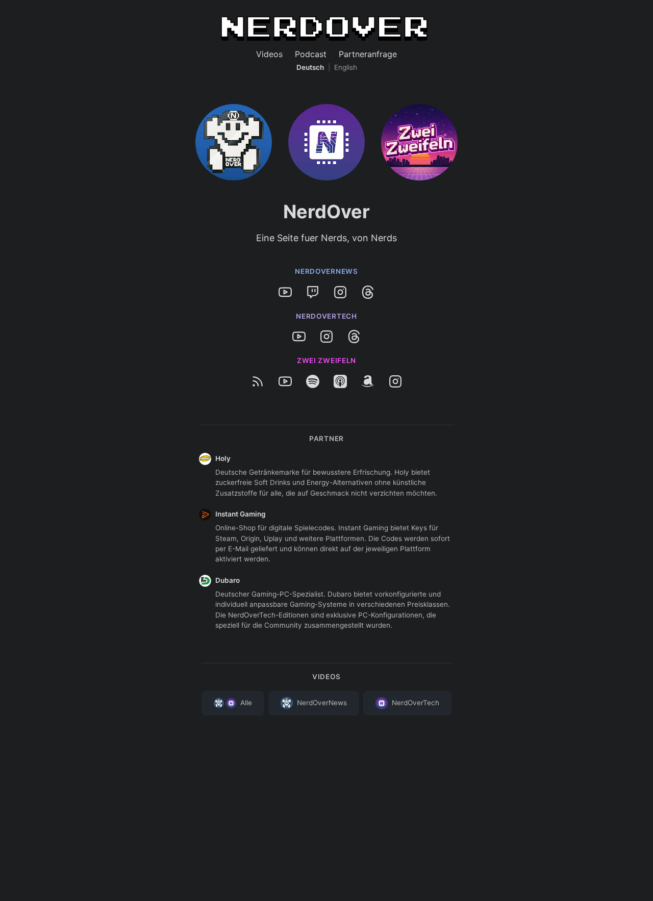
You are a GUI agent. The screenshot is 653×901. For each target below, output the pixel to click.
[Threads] (368, 292)
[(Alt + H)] (324, 26)
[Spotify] (312, 381)
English (345, 67)
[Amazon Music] (368, 381)
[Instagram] (340, 292)
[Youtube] (285, 292)
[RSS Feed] (257, 381)
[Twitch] (312, 292)
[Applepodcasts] (340, 381)
